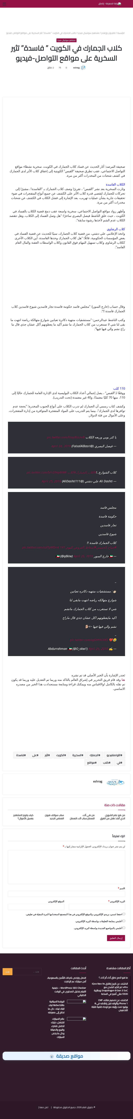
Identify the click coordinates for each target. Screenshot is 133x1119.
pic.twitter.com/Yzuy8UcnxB (66, 437)
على (34, 755)
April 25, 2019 (51, 481)
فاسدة (20, 755)
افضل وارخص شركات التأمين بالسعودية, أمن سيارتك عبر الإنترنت (66, 980)
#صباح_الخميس (106, 547)
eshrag (76, 68)
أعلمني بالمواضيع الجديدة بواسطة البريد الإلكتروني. (98, 928)
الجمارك (94, 755)
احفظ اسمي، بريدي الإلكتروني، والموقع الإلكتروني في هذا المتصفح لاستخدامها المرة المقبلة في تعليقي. (74, 914)
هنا (123, 680)
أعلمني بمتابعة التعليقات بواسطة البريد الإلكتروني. (98, 921)
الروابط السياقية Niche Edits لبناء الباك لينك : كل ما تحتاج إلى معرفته (56, 1007)
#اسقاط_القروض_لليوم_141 (78, 547)
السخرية (77, 755)
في (119, 762)
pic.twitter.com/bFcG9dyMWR (46, 472)
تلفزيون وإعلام (108, 33)
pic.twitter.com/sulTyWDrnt (40, 547)
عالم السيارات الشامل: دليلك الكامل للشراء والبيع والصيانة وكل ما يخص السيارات (57, 1028)
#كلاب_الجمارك (86, 472)
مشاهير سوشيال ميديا (88, 33)
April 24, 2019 (61, 446)
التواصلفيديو (114, 755)
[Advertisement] (66, 19)
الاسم (121, 888)
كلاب (106, 762)
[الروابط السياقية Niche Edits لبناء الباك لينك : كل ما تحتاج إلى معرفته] (76, 1006)
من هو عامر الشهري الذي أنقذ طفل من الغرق (112, 817)
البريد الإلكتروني (116, 901)
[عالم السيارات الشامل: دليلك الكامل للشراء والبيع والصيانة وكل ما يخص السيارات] (76, 1023)
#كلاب (71, 472)
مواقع (91, 762)
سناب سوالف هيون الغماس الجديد (54, 817)
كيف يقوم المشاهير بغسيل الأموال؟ (23, 817)
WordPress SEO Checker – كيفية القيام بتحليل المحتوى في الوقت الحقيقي (69, 991)
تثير (46, 755)
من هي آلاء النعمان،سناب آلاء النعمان (82, 817)
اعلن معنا (43, 1107)
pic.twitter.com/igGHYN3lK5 (89, 640)
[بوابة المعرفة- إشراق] (109, 3)
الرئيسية (121, 33)
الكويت (60, 755)
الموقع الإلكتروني (56, 901)
